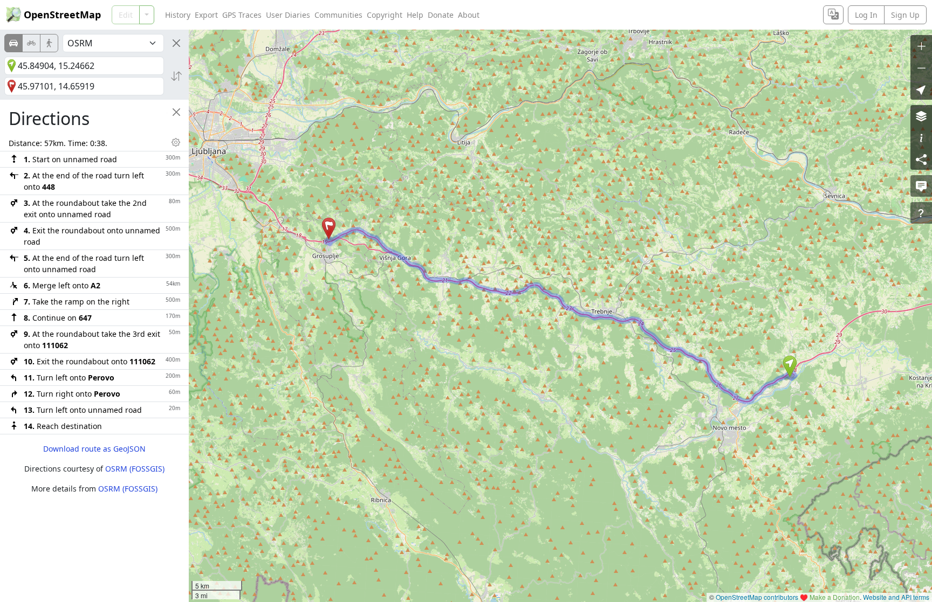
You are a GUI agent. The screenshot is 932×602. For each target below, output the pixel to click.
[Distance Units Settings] (175, 142)
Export (206, 15)
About (468, 15)
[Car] (13, 43)
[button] (790, 366)
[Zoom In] (921, 46)
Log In (866, 15)
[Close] (176, 43)
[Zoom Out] (921, 67)
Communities (338, 15)
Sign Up (905, 15)
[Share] (921, 159)
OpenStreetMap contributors (757, 596)
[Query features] (921, 213)
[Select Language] (833, 14)
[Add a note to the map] (921, 186)
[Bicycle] (31, 43)
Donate (441, 15)
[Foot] (49, 43)
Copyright (384, 15)
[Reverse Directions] (176, 76)
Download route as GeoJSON (94, 449)
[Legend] (921, 137)
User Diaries (288, 15)
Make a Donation (835, 596)
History (177, 15)
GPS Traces (242, 15)
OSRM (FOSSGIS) (135, 468)
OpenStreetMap (62, 14)
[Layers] (921, 116)
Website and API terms (896, 596)
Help (415, 15)
